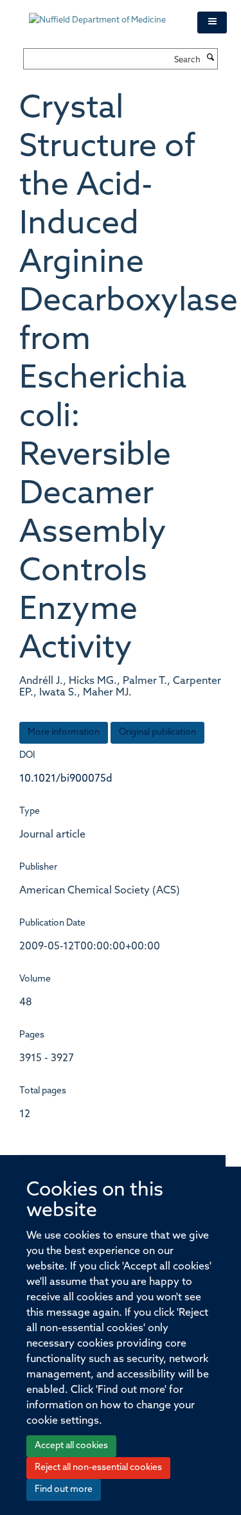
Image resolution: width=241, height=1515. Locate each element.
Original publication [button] (157, 732)
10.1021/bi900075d (65, 779)
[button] (212, 22)
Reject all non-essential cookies (98, 1468)
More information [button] (64, 732)
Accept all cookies (71, 1446)
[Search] (211, 58)
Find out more (64, 1489)
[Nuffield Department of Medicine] (103, 14)
